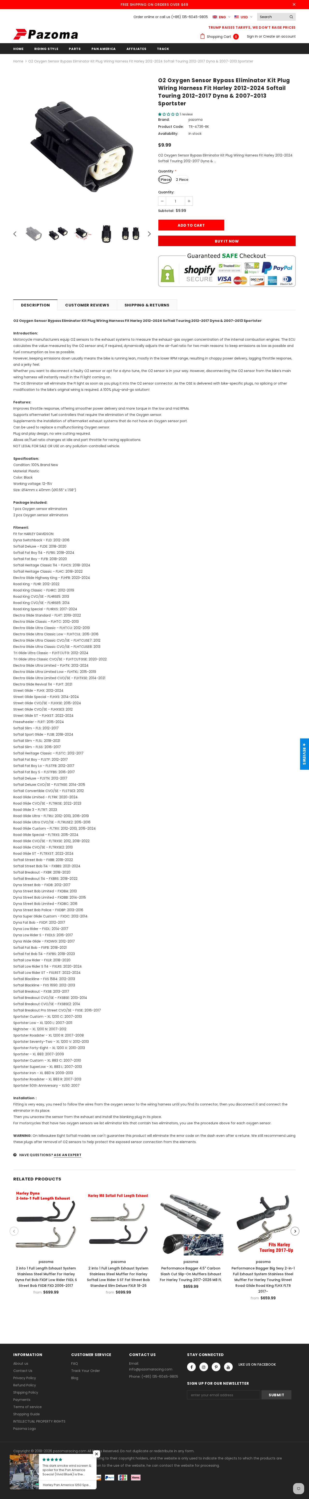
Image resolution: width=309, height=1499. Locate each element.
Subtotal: (166, 210)
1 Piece (165, 179)
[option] (82, 147)
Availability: (168, 133)
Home (18, 61)
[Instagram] (203, 1367)
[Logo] (45, 34)
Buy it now (227, 241)
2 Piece (182, 179)
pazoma (196, 119)
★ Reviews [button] (304, 754)
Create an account (279, 36)
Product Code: (170, 126)
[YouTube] (228, 1367)
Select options (46, 1221)
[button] (169, 114)
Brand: (163, 119)
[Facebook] (191, 1367)
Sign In (253, 36)
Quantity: (166, 192)
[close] (294, 4)
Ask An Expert (67, 1155)
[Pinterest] (216, 1367)
